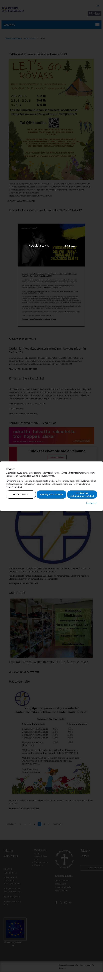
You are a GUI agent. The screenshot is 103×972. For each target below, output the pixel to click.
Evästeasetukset (21, 494)
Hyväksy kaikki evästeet (51, 494)
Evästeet (91, 503)
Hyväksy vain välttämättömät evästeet (82, 494)
